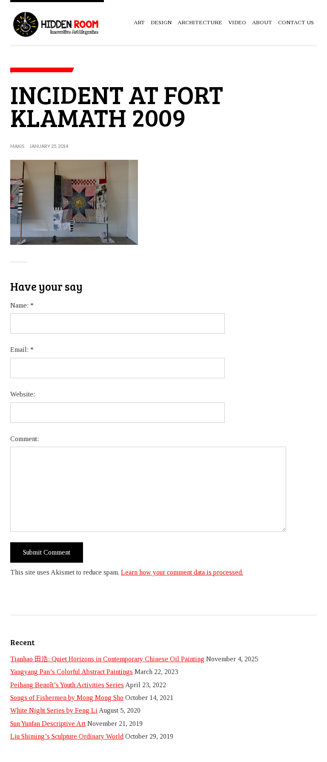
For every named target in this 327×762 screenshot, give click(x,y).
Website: (22, 394)
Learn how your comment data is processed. (182, 572)
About (262, 22)
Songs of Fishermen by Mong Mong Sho (66, 697)
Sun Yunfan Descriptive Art (48, 723)
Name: (22, 305)
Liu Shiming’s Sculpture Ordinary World (66, 736)
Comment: (24, 438)
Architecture (200, 22)
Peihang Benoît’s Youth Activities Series (67, 684)
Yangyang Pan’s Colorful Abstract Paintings (71, 671)
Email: (22, 349)
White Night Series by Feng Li (54, 710)
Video (237, 22)
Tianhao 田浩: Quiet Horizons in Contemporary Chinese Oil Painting (107, 659)
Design (161, 22)
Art (139, 22)
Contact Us (296, 22)
